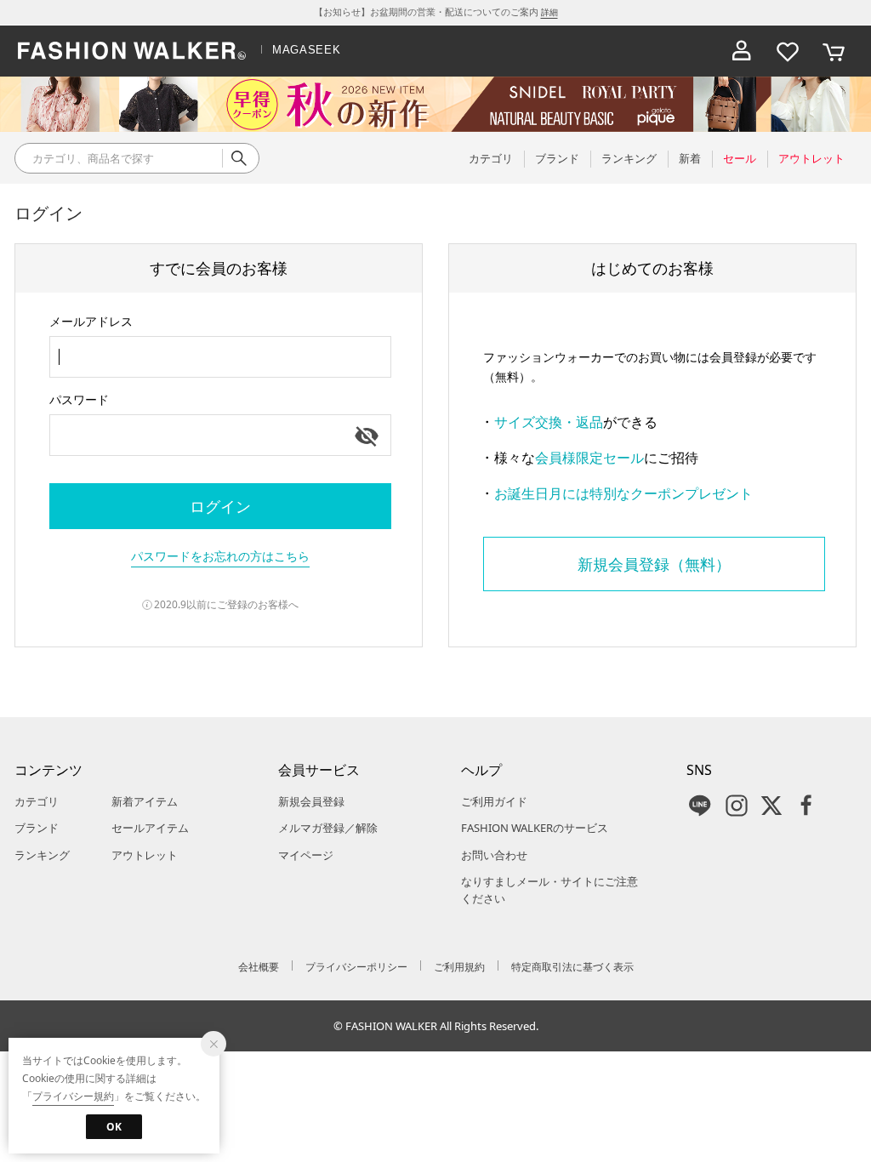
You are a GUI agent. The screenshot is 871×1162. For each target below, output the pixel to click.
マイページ (305, 855)
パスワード (79, 399)
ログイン (220, 506)
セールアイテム (150, 827)
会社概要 (258, 967)
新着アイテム (144, 801)
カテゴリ (36, 801)
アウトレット (144, 855)
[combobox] (220, 357)
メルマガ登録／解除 (328, 827)
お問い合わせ (494, 855)
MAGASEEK (306, 49)
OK (114, 1126)
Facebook (806, 805)
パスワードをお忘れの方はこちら (220, 556)
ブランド (36, 827)
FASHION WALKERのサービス (534, 827)
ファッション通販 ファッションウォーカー (132, 51)
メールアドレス (91, 321)
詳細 (549, 12)
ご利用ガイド (494, 801)
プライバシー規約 (73, 1096)
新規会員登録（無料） (654, 564)
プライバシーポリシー (356, 967)
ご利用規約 (459, 967)
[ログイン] (742, 51)
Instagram (737, 805)
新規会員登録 (311, 801)
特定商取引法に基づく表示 (572, 967)
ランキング (42, 855)
